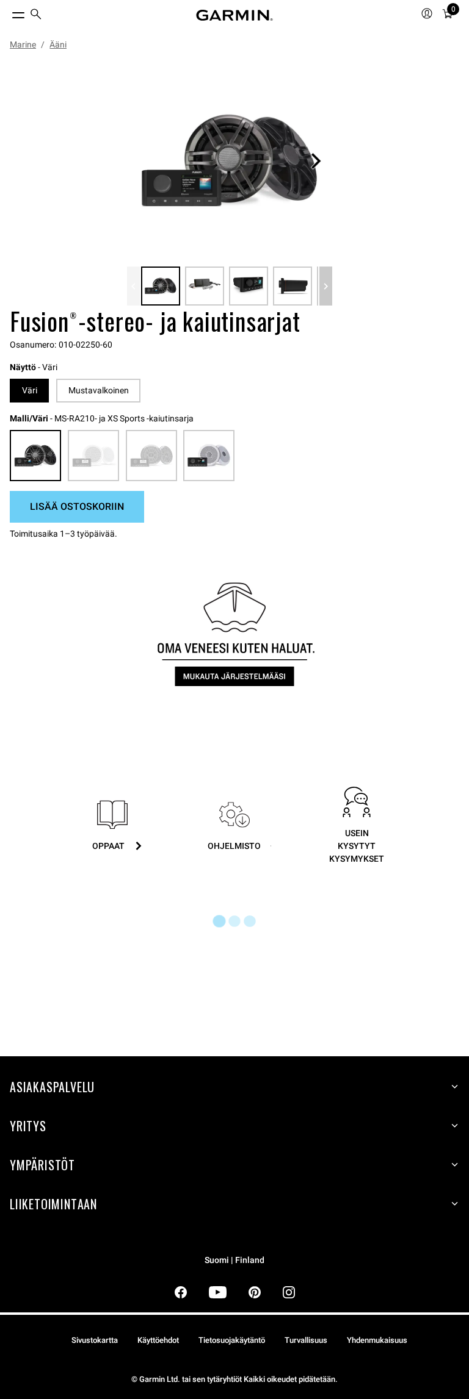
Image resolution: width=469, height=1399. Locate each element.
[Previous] (133, 286)
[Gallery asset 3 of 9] (248, 286)
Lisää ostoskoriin (77, 506)
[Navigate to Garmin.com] (234, 15)
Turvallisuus (306, 1340)
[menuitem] (36, 15)
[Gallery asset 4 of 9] (292, 286)
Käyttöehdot (158, 1340)
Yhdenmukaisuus (377, 1340)
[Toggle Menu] (7, 12)
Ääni (58, 44)
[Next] (315, 161)
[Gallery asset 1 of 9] (229, 161)
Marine (23, 44)
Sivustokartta (94, 1340)
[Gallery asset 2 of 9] (204, 286)
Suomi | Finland (234, 1260)
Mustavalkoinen (98, 390)
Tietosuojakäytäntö (231, 1340)
